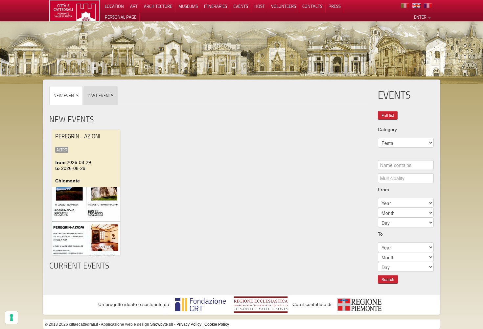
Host (259, 6)
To (380, 234)
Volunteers (283, 6)
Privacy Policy (188, 324)
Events (240, 6)
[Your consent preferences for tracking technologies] (11, 317)
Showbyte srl (161, 324)
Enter (420, 17)
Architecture (158, 6)
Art (134, 6)
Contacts (312, 6)
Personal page (120, 17)
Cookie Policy (216, 324)
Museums (188, 6)
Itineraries (215, 6)
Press (335, 6)
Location (114, 6)
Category (387, 129)
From (383, 189)
